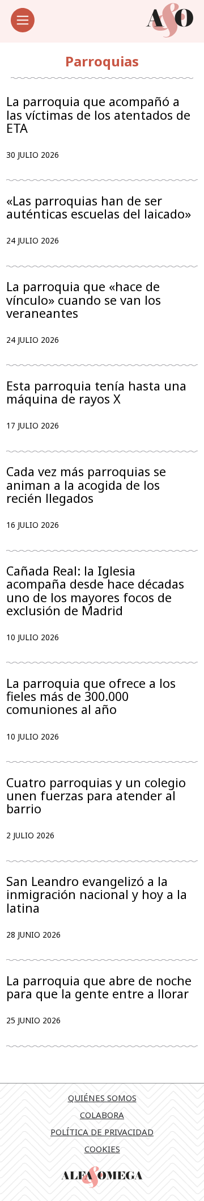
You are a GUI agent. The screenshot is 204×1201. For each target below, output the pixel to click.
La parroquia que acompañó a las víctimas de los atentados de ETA (98, 115)
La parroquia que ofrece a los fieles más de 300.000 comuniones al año (91, 696)
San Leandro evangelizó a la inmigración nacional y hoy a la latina (96, 894)
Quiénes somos (102, 1097)
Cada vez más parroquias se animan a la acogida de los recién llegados (86, 485)
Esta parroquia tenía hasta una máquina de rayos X (96, 392)
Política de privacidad (102, 1131)
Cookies (102, 1148)
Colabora (102, 1114)
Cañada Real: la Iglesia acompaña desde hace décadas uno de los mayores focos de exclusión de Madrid (95, 590)
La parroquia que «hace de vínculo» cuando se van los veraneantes (83, 300)
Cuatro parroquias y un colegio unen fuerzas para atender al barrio (96, 796)
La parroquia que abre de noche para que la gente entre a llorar (99, 987)
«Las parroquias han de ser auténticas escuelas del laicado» (98, 207)
